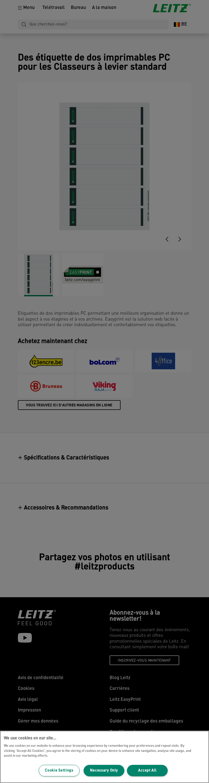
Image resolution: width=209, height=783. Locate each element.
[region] (104, 757)
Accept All (147, 771)
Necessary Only (104, 771)
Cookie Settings (59, 771)
